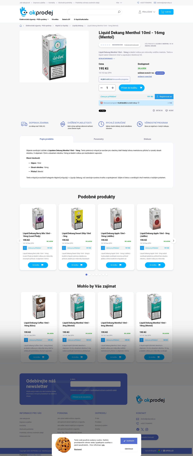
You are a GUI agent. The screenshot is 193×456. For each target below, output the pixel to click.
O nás (97, 418)
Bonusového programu (120, 79)
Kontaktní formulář (147, 437)
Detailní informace (106, 58)
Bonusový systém (101, 425)
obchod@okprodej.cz (148, 419)
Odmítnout (129, 449)
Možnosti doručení (145, 76)
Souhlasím (130, 441)
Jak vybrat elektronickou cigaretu (68, 418)
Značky (97, 429)
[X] (142, 429)
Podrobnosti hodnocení (131, 45)
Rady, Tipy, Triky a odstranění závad (69, 432)
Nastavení (78, 449)
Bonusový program (110, 103)
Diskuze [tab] (147, 139)
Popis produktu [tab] (46, 139)
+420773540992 (146, 423)
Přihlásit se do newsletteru (82, 397)
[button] (86, 274)
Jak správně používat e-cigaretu (68, 429)
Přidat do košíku (129, 87)
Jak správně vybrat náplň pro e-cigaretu (71, 422)
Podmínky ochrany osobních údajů (87, 3)
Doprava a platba (39, 3)
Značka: (150, 46)
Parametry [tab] (99, 139)
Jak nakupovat (25, 3)
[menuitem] (34, 19)
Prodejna (98, 422)
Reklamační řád (25, 436)
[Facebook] (138, 429)
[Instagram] (146, 429)
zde (103, 445)
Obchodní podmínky (65, 3)
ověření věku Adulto (34, 455)
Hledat (119, 12)
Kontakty (52, 3)
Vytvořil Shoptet (150, 451)
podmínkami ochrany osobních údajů (104, 390)
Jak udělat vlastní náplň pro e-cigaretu (70, 425)
